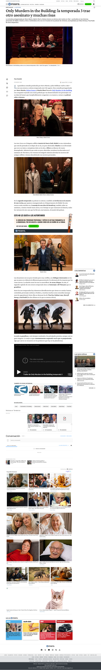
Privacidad (51, 661)
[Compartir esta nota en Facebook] (7, 79)
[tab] (11, 445)
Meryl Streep (61, 406)
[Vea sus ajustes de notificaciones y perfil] (93, 4)
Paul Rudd (69, 406)
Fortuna (45, 657)
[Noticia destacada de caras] (48, 622)
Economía (20, 655)
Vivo (88, 655)
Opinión (37, 4)
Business (58, 1)
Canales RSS (31, 661)
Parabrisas (50, 657)
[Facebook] (41, 650)
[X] (45, 650)
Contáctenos (45, 661)
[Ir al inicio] (14, 4)
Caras (67, 1)
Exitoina (81, 655)
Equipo (55, 661)
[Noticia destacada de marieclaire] (31, 622)
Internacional (31, 655)
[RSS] (56, 650)
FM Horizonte (66, 657)
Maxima (70, 659)
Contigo (40, 659)
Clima (36, 655)
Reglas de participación (62, 661)
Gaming (85, 655)
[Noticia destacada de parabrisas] (65, 622)
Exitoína (70, 1)
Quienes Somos (38, 661)
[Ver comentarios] (94, 7)
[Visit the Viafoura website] (70, 469)
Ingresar (81, 4)
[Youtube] (49, 650)
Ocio (43, 655)
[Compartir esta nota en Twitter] (7, 83)
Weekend (41, 657)
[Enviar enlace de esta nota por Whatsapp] (7, 87)
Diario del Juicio (93, 655)
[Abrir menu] (7, 4)
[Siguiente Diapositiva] (71, 424)
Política (32, 4)
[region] (39, 452)
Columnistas (80, 271)
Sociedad (41, 4)
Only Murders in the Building (62, 90)
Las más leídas (81, 354)
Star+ (16, 406)
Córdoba (47, 655)
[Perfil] (14, 618)
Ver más (91, 388)
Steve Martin (53, 406)
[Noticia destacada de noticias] (14, 622)
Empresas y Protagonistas (65, 655)
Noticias (62, 1)
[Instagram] (52, 650)
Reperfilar (52, 655)
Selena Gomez (31, 90)
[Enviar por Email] (7, 91)
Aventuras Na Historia (47, 659)
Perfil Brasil (76, 1)
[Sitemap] (59, 650)
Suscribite (88, 4)
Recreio (66, 659)
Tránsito (70, 661)
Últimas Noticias (25, 4)
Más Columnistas (88, 305)
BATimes (61, 657)
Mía (58, 657)
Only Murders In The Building (26, 406)
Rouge (55, 657)
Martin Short (45, 406)
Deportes (40, 655)
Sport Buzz (62, 659)
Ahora (5, 655)
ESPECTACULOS (9, 7)
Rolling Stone (56, 659)
